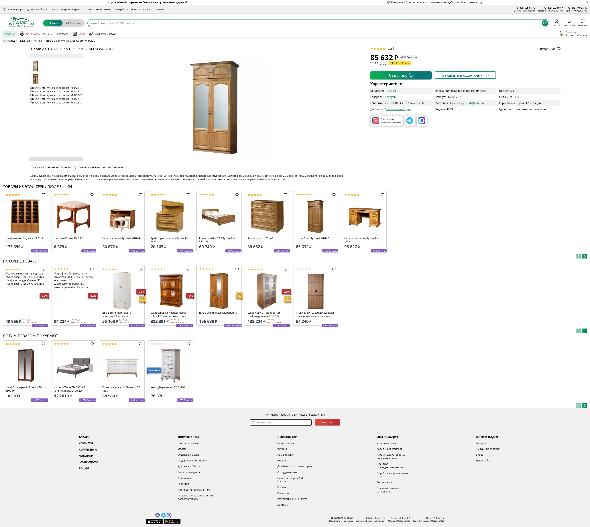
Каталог (147, 9)
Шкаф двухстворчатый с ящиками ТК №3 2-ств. (116, 314)
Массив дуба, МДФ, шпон (467, 103)
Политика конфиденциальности (390, 465)
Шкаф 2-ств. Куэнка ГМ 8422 (312, 238)
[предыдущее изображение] (56, 56)
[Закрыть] (587, 2)
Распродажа (32, 33)
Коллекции (62, 33)
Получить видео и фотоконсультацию (391, 120)
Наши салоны (103, 9)
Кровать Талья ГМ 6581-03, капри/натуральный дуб (70, 389)
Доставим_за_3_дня (398, 109)
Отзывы (89, 9)
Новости (135, 9)
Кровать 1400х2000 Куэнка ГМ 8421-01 (217, 239)
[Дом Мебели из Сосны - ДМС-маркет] (21, 22)
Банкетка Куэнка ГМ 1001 (69, 238)
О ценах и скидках (188, 454)
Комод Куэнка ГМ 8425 (261, 238)
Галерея (481, 443)
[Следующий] (584, 256)
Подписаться (327, 422)
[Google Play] (172, 521)
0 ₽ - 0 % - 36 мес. (400, 63)
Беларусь (389, 97)
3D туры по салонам (488, 449)
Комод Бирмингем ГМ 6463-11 (169, 387)
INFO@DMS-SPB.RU (341, 517)
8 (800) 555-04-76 (526, 7)
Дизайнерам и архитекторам (294, 466)
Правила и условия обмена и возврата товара (195, 497)
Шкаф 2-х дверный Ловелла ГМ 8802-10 (24, 389)
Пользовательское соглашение (388, 489)
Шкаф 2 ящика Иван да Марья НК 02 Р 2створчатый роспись (169, 314)
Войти (556, 25)
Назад (11, 40)
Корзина (582, 25)
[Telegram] (409, 120)
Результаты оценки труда (292, 499)
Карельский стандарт (389, 449)
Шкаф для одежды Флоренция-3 (218, 312)
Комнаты (159, 9)
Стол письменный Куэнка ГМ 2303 (361, 239)
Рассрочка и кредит (71, 9)
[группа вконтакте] (157, 515)
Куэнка (391, 91)
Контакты (283, 504)
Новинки (10, 33)
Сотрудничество (287, 472)
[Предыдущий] (578, 256)
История (282, 449)
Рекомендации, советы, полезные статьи (391, 456)
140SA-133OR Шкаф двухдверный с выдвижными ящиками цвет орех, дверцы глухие (315, 314)
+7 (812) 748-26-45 (577, 7)
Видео (479, 454)
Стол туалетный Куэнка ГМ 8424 (121, 238)
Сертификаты (385, 482)
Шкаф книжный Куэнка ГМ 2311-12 (25, 239)
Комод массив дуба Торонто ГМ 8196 (121, 389)
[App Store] (154, 521)
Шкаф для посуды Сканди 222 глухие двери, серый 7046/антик (25, 282)
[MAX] (422, 120)
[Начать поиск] (545, 23)
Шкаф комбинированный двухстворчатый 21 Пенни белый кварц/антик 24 (73, 285)
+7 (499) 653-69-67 (553, 7)
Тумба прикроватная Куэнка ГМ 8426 (170, 239)
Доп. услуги (185, 478)
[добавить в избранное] (42, 194)
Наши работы (121, 9)
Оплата (54, 9)
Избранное (569, 25)
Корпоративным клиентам (194, 489)
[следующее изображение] (56, 159)
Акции (82, 33)
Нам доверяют (286, 454)
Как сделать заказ (188, 443)
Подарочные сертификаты (194, 460)
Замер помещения (189, 472)
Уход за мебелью (387, 443)
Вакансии (283, 493)
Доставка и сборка (37, 9)
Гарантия (183, 484)
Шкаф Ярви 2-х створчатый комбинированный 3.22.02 (264, 314)
